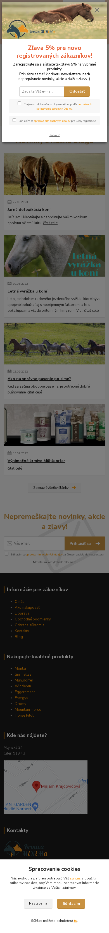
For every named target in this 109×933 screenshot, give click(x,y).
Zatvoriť (54, 135)
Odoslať (77, 91)
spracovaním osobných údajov (52, 121)
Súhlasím (71, 903)
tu (75, 921)
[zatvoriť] (97, 11)
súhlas (75, 878)
